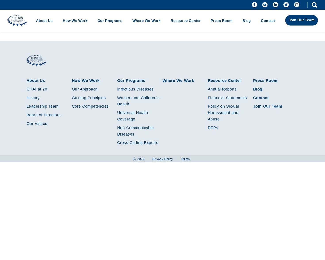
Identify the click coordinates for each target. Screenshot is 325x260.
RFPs (213, 128)
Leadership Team (43, 106)
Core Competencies (90, 106)
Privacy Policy (162, 159)
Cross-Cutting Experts (137, 142)
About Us (44, 21)
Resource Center (186, 21)
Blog (247, 21)
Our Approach (85, 89)
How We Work (75, 21)
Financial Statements (227, 98)
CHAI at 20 (37, 89)
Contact (268, 21)
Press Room (222, 21)
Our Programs (110, 21)
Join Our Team (301, 20)
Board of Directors (43, 115)
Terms (185, 159)
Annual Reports (222, 89)
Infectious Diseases (135, 89)
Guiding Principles (89, 98)
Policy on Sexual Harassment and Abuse (223, 112)
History (33, 98)
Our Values (37, 123)
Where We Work (146, 21)
